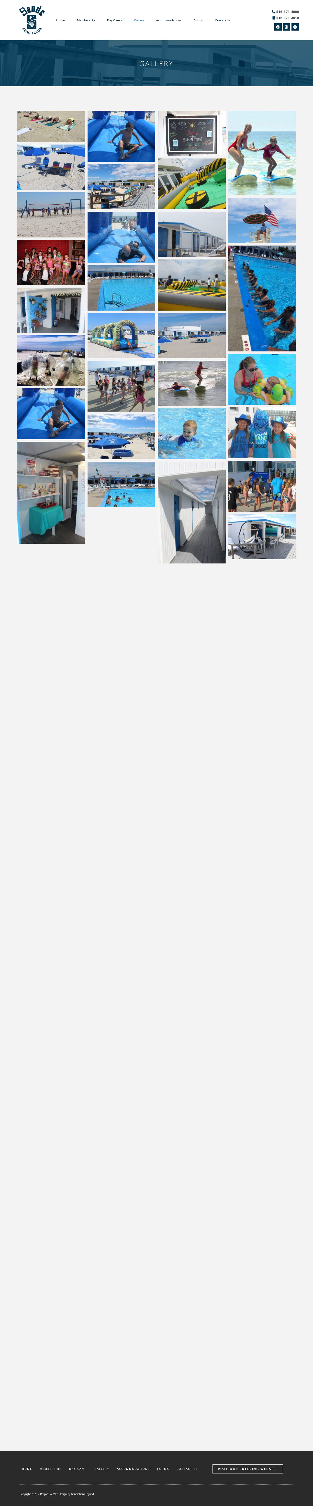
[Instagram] (295, 27)
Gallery (139, 20)
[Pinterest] (286, 27)
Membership (86, 20)
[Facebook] (278, 27)
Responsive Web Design (53, 1494)
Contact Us (223, 20)
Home (60, 20)
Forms (198, 20)
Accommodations (168, 20)
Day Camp (114, 20)
